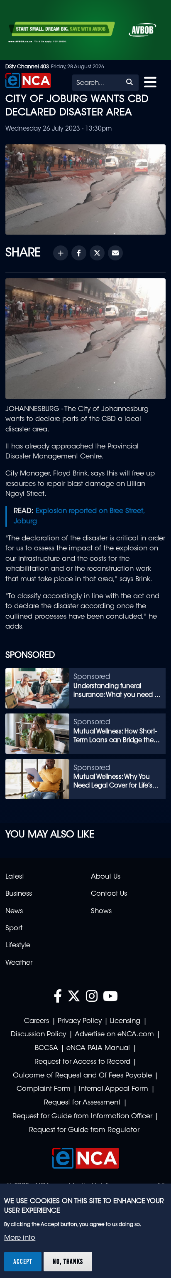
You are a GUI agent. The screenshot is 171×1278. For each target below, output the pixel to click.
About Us (105, 877)
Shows (101, 911)
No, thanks (68, 1261)
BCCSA (46, 1048)
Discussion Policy (38, 1034)
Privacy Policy (80, 1021)
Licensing (125, 1021)
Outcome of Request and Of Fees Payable (82, 1075)
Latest (14, 877)
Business (18, 894)
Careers (36, 1021)
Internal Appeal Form (113, 1089)
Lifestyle (17, 945)
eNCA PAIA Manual (98, 1048)
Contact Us (109, 894)
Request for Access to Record (82, 1062)
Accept (22, 1261)
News (14, 911)
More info (19, 1238)
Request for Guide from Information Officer (82, 1116)
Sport (13, 928)
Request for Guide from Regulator (84, 1130)
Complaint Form (44, 1089)
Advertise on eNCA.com (114, 1034)
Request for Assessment (82, 1103)
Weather (18, 963)
